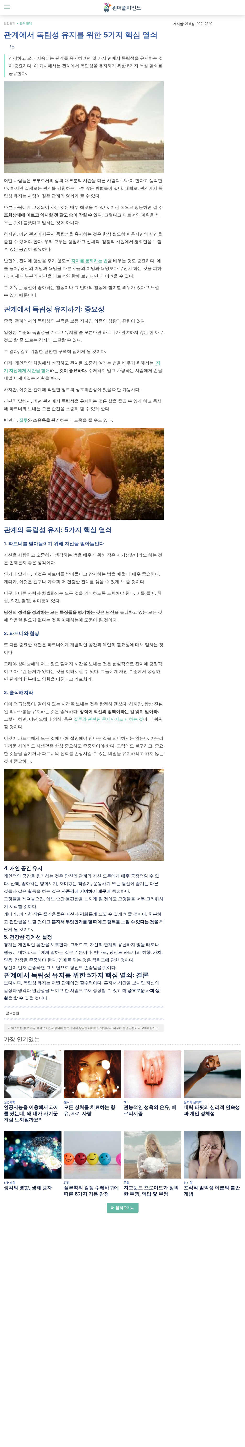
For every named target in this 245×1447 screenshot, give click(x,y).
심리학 (188, 1182)
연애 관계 (26, 23)
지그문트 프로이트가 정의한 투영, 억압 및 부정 (151, 1191)
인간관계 (9, 23)
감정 (67, 1182)
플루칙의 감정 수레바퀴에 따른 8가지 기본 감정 (91, 1191)
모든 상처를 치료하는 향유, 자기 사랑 (89, 1110)
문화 (126, 1182)
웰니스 (68, 1102)
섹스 (126, 1102)
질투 (23, 420)
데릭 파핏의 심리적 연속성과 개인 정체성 (212, 1110)
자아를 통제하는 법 (89, 260)
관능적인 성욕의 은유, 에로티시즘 (150, 1110)
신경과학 (9, 1102)
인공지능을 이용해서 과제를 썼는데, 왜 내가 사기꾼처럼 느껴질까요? (31, 1113)
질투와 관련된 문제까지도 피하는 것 (108, 719)
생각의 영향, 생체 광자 (28, 1187)
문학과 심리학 (193, 1102)
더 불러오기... (122, 1207)
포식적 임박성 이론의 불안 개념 (212, 1191)
